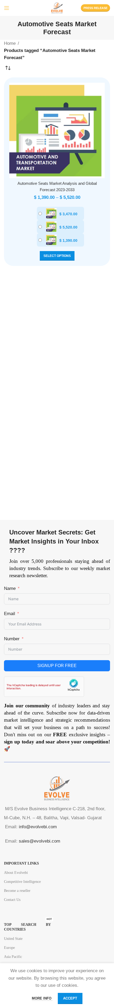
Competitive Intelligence (22, 882)
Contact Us (12, 900)
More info (42, 998)
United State (13, 939)
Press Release (95, 8)
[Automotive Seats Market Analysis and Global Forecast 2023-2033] (57, 130)
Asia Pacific (13, 957)
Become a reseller (17, 891)
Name (10, 588)
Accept (70, 998)
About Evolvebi (16, 873)
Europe (9, 948)
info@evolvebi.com (38, 826)
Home (10, 43)
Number (12, 638)
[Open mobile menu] (6, 8)
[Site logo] (57, 7)
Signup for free (57, 665)
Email (9, 613)
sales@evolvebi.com (39, 841)
